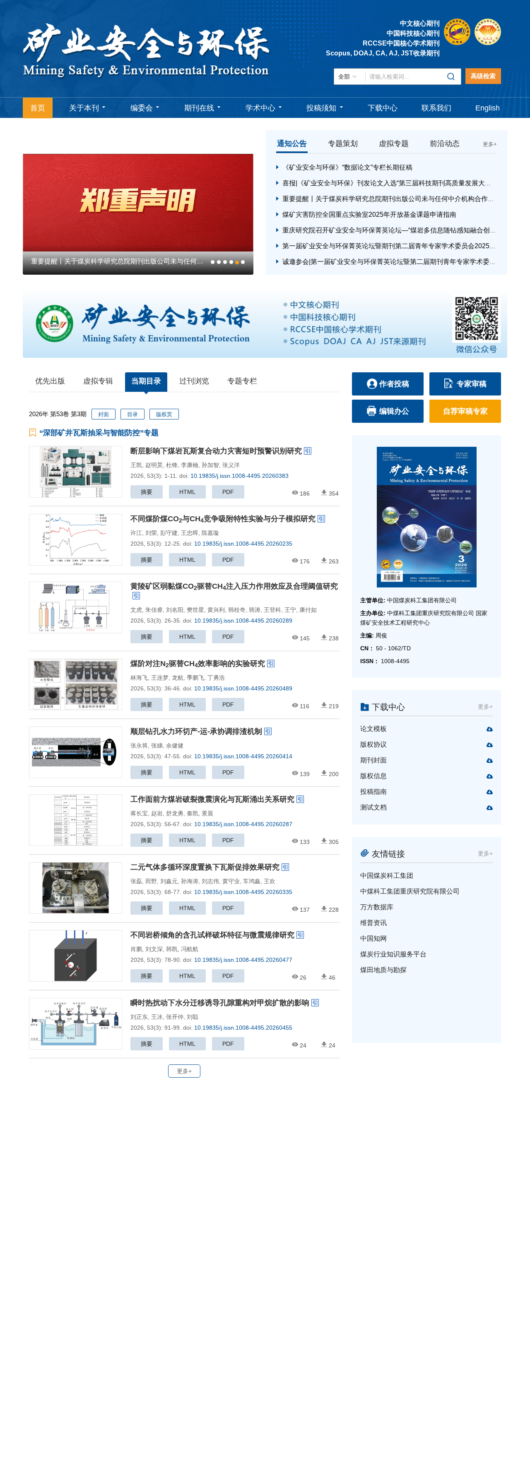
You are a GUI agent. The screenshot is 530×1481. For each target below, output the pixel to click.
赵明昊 (154, 465)
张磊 (136, 881)
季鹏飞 (195, 677)
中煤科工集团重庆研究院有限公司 (410, 891)
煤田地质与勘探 (383, 969)
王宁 (290, 609)
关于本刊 (84, 108)
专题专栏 (242, 381)
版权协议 (373, 744)
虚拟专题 (394, 143)
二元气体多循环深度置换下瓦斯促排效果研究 (204, 867)
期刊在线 (199, 108)
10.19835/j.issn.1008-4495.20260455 (243, 1027)
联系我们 (436, 108)
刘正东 (139, 1017)
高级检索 (483, 75)
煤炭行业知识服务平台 (393, 954)
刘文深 (154, 949)
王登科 (272, 609)
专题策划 (343, 143)
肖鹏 (136, 949)
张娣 (157, 745)
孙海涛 (189, 881)
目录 (132, 414)
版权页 (164, 414)
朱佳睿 (154, 609)
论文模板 (373, 728)
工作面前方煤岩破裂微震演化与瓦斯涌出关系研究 (212, 799)
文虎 (136, 609)
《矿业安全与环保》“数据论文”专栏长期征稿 (347, 167)
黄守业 (231, 881)
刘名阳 (174, 609)
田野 (151, 881)
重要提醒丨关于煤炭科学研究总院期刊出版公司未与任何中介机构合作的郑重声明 (401, 198)
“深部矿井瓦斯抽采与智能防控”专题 (99, 433)
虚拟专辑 (98, 381)
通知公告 (292, 143)
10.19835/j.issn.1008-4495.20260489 (243, 688)
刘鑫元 (169, 881)
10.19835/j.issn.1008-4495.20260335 (243, 892)
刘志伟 (210, 881)
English (487, 108)
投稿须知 (321, 108)
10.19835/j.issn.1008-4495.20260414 (243, 756)
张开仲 (174, 1017)
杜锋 (172, 465)
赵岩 (157, 813)
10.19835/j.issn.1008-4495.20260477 (243, 959)
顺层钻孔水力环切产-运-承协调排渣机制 (196, 731)
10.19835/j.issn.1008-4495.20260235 (243, 543)
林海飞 (139, 677)
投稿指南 (373, 791)
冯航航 (189, 949)
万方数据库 (376, 907)
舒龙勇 (174, 813)
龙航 (177, 677)
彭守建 (169, 533)
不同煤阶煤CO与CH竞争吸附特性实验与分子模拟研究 (223, 519)
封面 (103, 414)
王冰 (157, 1017)
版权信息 (373, 775)
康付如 (308, 609)
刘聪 (192, 1017)
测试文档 (373, 807)
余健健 (174, 745)
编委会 (141, 108)
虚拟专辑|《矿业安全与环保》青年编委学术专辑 (124, 261)
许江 (136, 533)
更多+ (490, 144)
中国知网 (373, 938)
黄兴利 (216, 609)
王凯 (136, 465)
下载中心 (383, 108)
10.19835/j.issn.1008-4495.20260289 (243, 620)
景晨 (207, 813)
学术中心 (260, 108)
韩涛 (254, 609)
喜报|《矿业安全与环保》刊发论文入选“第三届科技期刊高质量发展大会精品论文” (401, 183)
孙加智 (210, 465)
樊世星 (195, 609)
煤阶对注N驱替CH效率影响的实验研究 (197, 663)
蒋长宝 (139, 813)
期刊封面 (373, 760)
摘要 (146, 492)
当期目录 (146, 381)
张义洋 (231, 465)
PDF (228, 492)
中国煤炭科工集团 (386, 875)
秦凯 (192, 813)
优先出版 (50, 381)
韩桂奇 (237, 609)
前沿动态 (445, 143)
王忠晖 (189, 533)
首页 (37, 108)
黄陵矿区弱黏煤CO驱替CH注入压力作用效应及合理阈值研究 (234, 586)
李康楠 (189, 465)
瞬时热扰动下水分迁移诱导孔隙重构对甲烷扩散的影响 (219, 1003)
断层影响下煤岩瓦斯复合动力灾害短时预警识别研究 (216, 451)
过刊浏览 (194, 381)
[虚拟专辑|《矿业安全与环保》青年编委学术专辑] (161, 202)
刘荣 (151, 533)
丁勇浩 (216, 677)
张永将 (139, 745)
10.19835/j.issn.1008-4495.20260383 (239, 475)
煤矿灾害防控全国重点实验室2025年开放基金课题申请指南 (369, 214)
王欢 (269, 881)
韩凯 (172, 949)
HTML (187, 492)
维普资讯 (373, 922)
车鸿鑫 (251, 881)
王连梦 (160, 677)
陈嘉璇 (210, 533)
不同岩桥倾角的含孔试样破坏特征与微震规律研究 (212, 935)
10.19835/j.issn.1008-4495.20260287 (243, 824)
